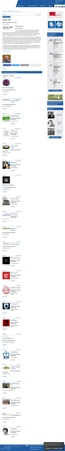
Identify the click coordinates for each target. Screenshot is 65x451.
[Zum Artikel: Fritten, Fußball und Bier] (6, 368)
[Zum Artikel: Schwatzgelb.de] (6, 415)
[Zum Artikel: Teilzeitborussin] (6, 401)
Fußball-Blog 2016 (6, 16)
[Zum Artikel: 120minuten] (6, 133)
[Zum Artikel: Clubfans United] (6, 290)
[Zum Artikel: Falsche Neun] (6, 201)
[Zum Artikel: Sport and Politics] (6, 228)
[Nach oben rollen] (63, 449)
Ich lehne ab (56, 448)
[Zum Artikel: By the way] (6, 214)
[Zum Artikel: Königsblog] (6, 354)
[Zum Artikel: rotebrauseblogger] (6, 82)
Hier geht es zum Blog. (7, 51)
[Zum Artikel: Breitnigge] (6, 323)
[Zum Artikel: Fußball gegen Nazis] (6, 100)
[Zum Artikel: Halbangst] (6, 431)
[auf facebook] (26, 445)
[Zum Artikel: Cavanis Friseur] (6, 260)
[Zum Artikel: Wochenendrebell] (6, 179)
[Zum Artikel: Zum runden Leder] (6, 147)
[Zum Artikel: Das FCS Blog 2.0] (6, 385)
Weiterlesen (4, 94)
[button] (7, 65)
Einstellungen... (48, 448)
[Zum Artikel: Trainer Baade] (6, 243)
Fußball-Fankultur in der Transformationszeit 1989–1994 (58, 42)
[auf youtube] (28, 445)
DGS (57, 2)
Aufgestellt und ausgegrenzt (57, 67)
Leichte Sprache (60, 0)
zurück (4, 68)
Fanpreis (4, 14)
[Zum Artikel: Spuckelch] (6, 165)
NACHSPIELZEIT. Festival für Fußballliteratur (57, 56)
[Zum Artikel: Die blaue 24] (6, 306)
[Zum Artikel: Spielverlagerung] (6, 336)
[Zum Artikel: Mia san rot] (6, 275)
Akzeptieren (61, 448)
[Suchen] (64, 6)
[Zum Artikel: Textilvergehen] (6, 118)
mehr (54, 48)
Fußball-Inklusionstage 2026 (56, 82)
